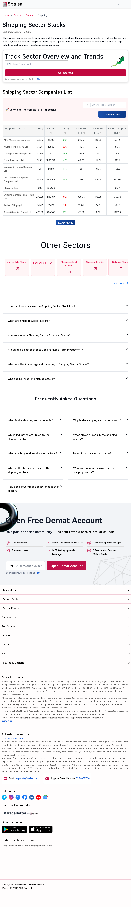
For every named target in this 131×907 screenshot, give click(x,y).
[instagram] (11, 797)
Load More (65, 222)
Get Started (65, 72)
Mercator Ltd (11, 188)
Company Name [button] (15, 128)
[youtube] (38, 797)
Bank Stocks (39, 262)
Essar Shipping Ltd (14, 160)
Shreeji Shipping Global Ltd (18, 212)
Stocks (17, 15)
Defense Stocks (120, 262)
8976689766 (83, 778)
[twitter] (17, 797)
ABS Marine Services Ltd (17, 139)
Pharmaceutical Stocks (69, 264)
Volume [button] (50, 131)
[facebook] (24, 797)
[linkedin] (31, 797)
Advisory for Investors (13, 738)
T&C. (37, 79)
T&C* (37, 572)
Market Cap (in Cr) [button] (117, 131)
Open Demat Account (67, 566)
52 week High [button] (81, 131)
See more (119, 283)
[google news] (45, 797)
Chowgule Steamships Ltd (17, 153)
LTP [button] (39, 128)
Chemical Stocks (95, 262)
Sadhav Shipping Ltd (14, 205)
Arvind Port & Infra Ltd (16, 146)
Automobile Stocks (17, 262)
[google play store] (14, 830)
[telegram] (4, 797)
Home (6, 15)
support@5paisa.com (27, 778)
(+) (4, 48)
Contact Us (7, 721)
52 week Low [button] (98, 131)
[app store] (41, 830)
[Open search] (119, 4)
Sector (29, 15)
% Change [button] (65, 131)
